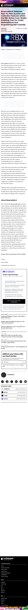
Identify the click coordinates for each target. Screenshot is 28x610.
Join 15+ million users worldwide (14, 301)
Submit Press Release (5, 572)
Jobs (2, 603)
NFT (2, 587)
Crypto (5, 339)
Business (3, 582)
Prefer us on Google (22, 28)
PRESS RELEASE (5, 9)
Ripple (5, 333)
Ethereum (3, 590)
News (2, 333)
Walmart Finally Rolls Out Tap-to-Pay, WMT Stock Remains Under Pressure (13, 327)
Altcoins (2, 592)
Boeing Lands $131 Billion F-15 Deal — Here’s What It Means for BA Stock (13, 317)
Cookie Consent (4, 576)
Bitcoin (2, 589)
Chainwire (3, 28)
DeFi (2, 585)
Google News (4, 574)
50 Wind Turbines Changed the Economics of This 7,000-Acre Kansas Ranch (12, 322)
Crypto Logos (4, 598)
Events (2, 601)
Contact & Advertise (5, 567)
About (2, 566)
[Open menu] (26, 5)
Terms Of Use (4, 571)
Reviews (3, 600)
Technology (3, 583)
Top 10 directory (4, 605)
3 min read (4, 30)
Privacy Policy (4, 569)
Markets (6, 345)
